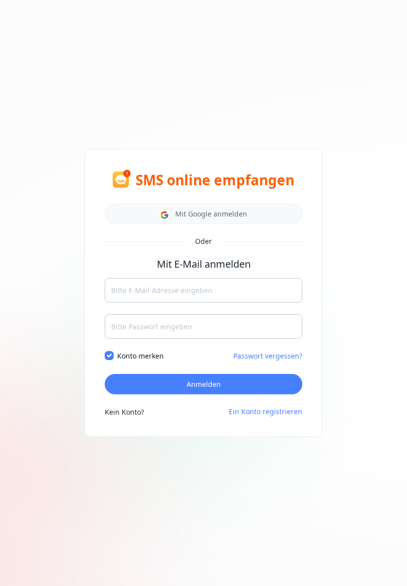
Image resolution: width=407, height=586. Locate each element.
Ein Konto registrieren (265, 411)
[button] (203, 214)
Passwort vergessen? (267, 356)
